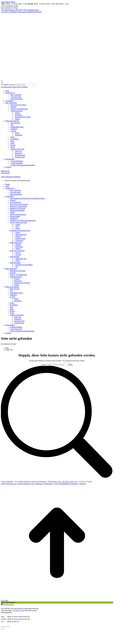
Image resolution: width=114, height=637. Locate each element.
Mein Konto (5, 171)
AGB (56, 484)
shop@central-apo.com (26, 484)
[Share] (4, 626)
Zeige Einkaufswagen (8, 177)
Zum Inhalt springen (8, 2)
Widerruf (82, 484)
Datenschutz (48, 484)
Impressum (39, 484)
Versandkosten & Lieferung (68, 484)
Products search (9, 85)
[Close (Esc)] (2, 626)
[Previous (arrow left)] (2, 628)
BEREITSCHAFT (35, 12)
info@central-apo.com (21, 12)
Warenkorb (5, 173)
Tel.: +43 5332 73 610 (66, 482)
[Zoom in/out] (8, 626)
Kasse (18, 177)
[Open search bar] (2, 82)
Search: (44, 365)
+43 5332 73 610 (7, 12)
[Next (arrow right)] (4, 628)
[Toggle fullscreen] (6, 626)
